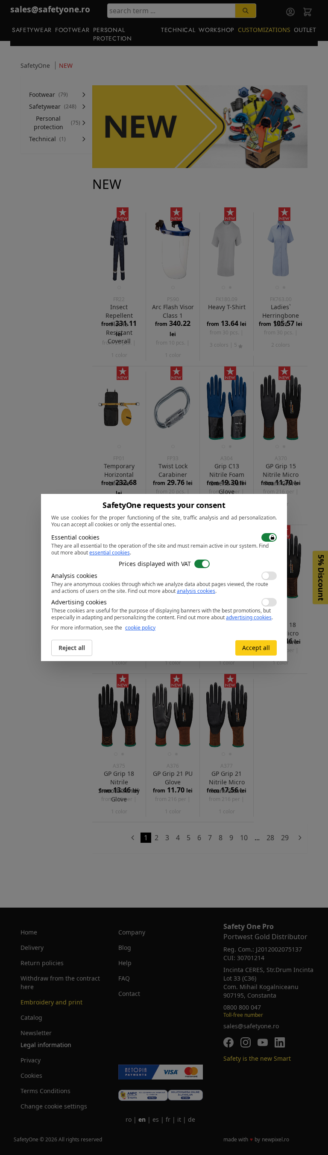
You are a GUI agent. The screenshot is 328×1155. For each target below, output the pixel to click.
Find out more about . (172, 591)
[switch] (269, 537)
